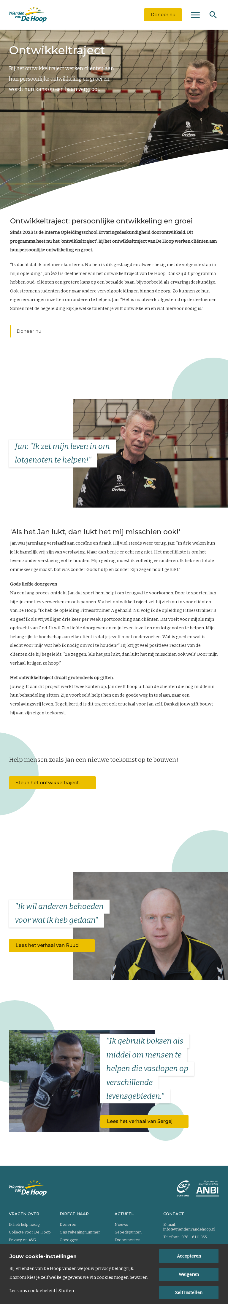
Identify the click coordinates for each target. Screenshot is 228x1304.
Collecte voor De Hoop (30, 1232)
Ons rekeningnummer (80, 1232)
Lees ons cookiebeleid (32, 1291)
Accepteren (189, 1256)
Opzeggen (69, 1240)
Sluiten (66, 1291)
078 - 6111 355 (194, 1237)
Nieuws (121, 1224)
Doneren (68, 1224)
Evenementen (127, 1240)
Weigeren (189, 1274)
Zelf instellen (188, 1292)
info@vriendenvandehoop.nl (189, 1229)
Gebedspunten (128, 1232)
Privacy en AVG (22, 1240)
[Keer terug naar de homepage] (28, 15)
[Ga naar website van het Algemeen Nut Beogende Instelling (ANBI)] (207, 1188)
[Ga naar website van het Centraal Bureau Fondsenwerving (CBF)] (183, 1188)
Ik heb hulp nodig (24, 1224)
